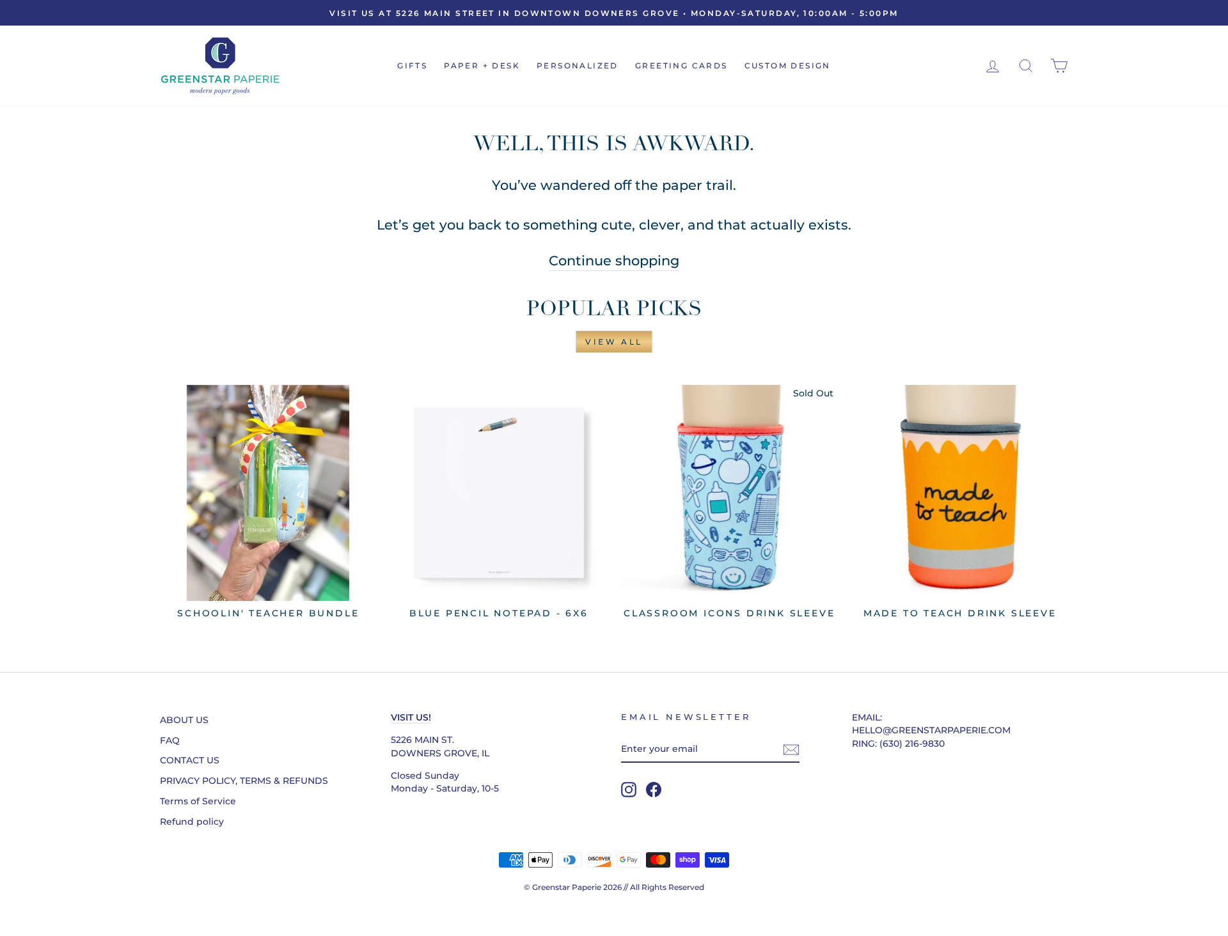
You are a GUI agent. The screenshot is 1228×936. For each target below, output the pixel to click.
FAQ (170, 740)
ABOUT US (184, 720)
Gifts (412, 65)
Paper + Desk (482, 65)
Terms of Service (198, 801)
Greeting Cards (681, 65)
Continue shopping (614, 261)
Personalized (577, 65)
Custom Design (787, 65)
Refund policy (192, 821)
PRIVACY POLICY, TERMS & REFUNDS (244, 781)
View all (614, 342)
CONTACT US (189, 760)
